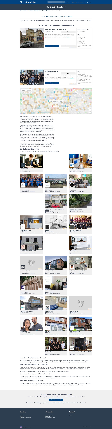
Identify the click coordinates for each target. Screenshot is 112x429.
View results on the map (56, 101)
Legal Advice (47, 416)
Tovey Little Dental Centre (76, 230)
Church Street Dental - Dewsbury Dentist (55, 29)
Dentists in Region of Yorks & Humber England (39, 11)
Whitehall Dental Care (26, 230)
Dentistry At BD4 (49, 311)
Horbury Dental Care (25, 189)
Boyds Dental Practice (26, 271)
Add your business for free (79, 2)
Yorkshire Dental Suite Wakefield (28, 250)
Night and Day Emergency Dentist (78, 271)
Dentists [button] (68, 2)
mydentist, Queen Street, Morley (52, 189)
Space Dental (73, 250)
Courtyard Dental (49, 351)
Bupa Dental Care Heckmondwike (77, 168)
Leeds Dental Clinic (49, 271)
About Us (22, 415)
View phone (52, 46)
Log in (89, 2)
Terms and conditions (49, 415)
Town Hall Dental (74, 311)
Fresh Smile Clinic (49, 291)
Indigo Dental (48, 331)
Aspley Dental (24, 331)
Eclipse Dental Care (25, 168)
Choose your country (26, 427)
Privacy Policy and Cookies (50, 417)
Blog (21, 419)
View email (68, 46)
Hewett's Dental (24, 291)
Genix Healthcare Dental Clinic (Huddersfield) (80, 351)
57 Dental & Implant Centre (76, 209)
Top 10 (43, 16)
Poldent (47, 230)
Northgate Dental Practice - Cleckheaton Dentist (54, 210)
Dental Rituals (73, 189)
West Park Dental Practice (27, 311)
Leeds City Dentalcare (75, 331)
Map (69, 32)
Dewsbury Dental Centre (51, 71)
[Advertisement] (56, 59)
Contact (70, 415)
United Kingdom (23, 11)
